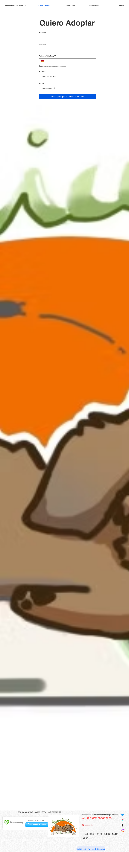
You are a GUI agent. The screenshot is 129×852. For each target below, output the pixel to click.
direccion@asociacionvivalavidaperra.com (100, 815)
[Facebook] (122, 825)
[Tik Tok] (122, 820)
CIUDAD (43, 72)
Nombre (43, 33)
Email (42, 83)
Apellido (43, 44)
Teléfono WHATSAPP (48, 56)
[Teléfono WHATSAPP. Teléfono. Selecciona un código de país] (43, 61)
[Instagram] (122, 830)
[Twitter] (122, 814)
